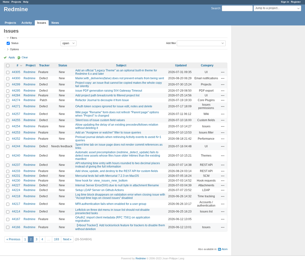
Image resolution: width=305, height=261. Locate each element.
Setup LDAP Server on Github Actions (99, 190)
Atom (225, 249)
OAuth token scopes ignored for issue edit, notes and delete (113, 106)
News (55, 23)
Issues (41, 23)
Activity (26, 23)
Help (25, 1)
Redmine (30, 72)
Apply (12, 57)
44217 (16, 204)
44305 (16, 72)
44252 (16, 138)
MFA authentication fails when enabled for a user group (110, 204)
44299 (16, 84)
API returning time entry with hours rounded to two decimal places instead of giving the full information (117, 165)
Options (14, 49)
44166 (16, 227)
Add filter (171, 42)
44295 (16, 90)
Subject (121, 65)
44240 (16, 155)
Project (31, 65)
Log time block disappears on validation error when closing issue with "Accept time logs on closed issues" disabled (120, 196)
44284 (16, 95)
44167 (16, 219)
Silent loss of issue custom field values (100, 120)
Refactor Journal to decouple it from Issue (102, 100)
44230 (16, 180)
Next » (67, 239)
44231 (16, 175)
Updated (181, 65)
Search (215, 8)
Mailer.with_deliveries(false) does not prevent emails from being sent (119, 78)
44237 (16, 165)
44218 (16, 196)
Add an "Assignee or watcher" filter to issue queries (108, 132)
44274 (16, 100)
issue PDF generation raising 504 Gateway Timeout (108, 90)
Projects (16, 1)
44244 (16, 146)
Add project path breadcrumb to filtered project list (107, 95)
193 (56, 239)
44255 (16, 120)
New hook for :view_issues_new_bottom (101, 180)
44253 (16, 132)
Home (6, 1)
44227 (16, 185)
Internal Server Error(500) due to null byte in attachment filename (117, 185)
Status (14, 42)
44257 (16, 114)
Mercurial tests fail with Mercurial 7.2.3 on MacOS (107, 175)
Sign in (285, 1)
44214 (16, 211)
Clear (25, 57)
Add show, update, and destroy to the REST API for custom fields (116, 171)
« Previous (13, 239)
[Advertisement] (255, 100)
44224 (16, 190)
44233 (16, 171)
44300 (16, 78)
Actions (223, 72)
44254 (16, 126)
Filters (13, 37)
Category (207, 65)
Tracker (44, 65)
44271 (16, 106)
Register (296, 1)
